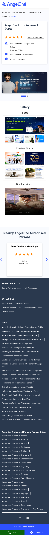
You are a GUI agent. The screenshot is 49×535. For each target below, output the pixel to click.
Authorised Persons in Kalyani (14, 501)
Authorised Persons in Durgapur (15, 474)
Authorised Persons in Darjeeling (15, 466)
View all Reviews (35, 37)
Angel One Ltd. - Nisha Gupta (24, 246)
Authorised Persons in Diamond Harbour (19, 470)
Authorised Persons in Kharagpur (15, 509)
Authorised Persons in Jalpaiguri (15, 493)
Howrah (5, 16)
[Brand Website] (28, 518)
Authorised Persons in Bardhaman (16, 447)
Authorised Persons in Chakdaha (15, 455)
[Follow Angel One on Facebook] (21, 518)
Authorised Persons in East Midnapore (18, 478)
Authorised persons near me (13, 12)
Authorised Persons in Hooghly (14, 485)
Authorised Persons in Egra (13, 482)
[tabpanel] (24, 82)
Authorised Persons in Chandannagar (17, 459)
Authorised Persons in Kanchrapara (16, 505)
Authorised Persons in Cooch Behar (16, 462)
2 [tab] (27, 96)
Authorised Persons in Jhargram (15, 497)
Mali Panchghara (30, 288)
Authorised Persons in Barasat (14, 443)
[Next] (47, 259)
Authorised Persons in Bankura (15, 439)
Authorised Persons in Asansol (14, 435)
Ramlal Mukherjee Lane (11, 288)
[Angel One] (14, 4)
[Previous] (1, 259)
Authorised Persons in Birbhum (15, 451)
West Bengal (34, 12)
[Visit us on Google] (24, 518)
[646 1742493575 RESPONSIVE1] (24, 527)
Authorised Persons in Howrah (14, 489)
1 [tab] (23, 96)
